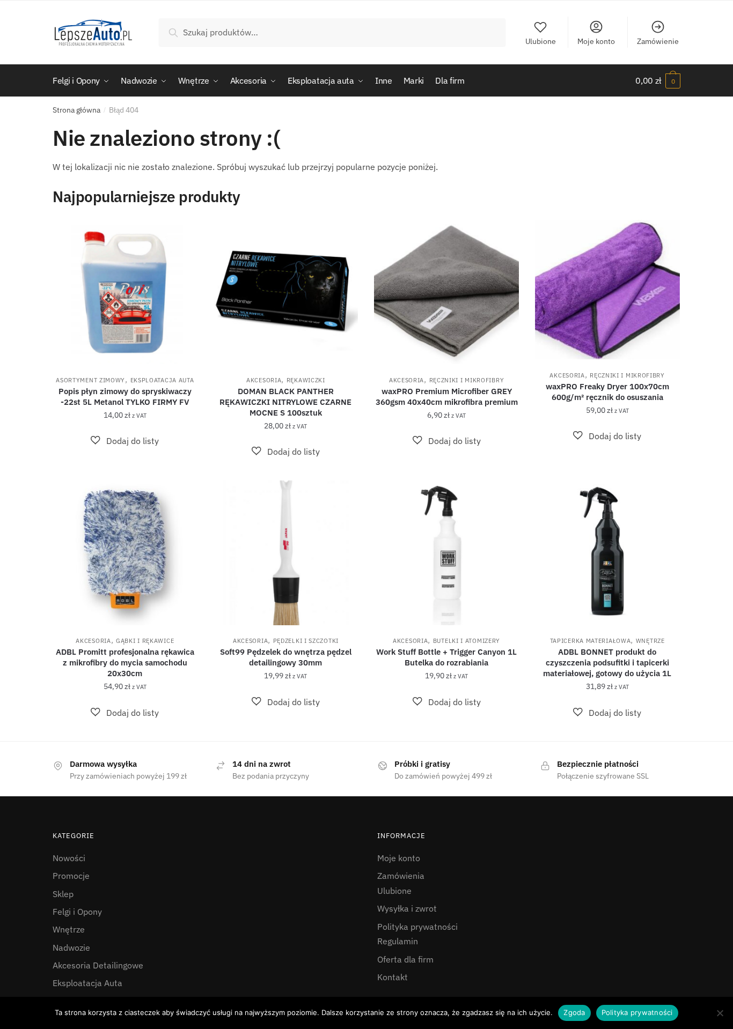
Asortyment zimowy (90, 380)
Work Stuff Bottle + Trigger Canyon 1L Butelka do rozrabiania (446, 657)
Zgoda (574, 1012)
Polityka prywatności (417, 926)
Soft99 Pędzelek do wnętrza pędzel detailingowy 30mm (285, 657)
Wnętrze (650, 641)
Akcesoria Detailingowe (98, 965)
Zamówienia (400, 875)
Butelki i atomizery (466, 641)
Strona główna (76, 110)
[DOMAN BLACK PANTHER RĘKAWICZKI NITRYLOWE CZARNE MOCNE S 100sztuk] (286, 292)
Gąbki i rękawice (145, 641)
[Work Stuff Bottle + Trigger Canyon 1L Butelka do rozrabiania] (446, 552)
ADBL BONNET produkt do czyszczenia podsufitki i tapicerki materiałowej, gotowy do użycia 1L (607, 662)
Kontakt (392, 977)
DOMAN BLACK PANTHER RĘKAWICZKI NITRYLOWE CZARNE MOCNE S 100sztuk (285, 402)
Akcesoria (263, 380)
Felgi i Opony (77, 911)
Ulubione (540, 41)
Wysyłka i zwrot (407, 908)
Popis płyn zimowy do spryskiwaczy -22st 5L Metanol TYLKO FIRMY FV (125, 396)
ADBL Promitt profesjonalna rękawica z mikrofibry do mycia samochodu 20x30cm (125, 662)
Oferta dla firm (405, 959)
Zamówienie (658, 41)
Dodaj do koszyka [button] (124, 468)
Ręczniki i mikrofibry (466, 380)
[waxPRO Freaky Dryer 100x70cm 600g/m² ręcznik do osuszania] (607, 290)
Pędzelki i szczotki (306, 641)
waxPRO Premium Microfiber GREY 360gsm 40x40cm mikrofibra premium (447, 396)
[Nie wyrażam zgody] (719, 1013)
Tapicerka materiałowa (590, 641)
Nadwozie (71, 947)
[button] (125, 441)
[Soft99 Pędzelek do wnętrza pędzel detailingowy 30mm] (286, 552)
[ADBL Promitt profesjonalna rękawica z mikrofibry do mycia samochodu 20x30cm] (125, 552)
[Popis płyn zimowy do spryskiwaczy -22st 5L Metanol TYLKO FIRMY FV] (125, 292)
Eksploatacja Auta (162, 380)
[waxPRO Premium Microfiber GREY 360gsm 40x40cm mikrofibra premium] (446, 292)
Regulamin (397, 941)
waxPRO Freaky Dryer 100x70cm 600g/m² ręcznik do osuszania (607, 391)
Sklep (63, 894)
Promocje (71, 875)
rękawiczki (306, 380)
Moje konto (596, 41)
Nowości (69, 858)
